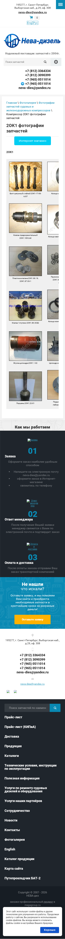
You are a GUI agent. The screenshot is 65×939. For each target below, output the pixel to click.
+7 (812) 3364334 (38, 71)
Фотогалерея (28, 102)
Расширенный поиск (56, 62)
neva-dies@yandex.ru (32, 12)
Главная (11, 102)
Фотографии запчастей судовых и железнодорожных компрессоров (30, 106)
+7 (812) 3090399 (38, 75)
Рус (35, 22)
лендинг (48, 901)
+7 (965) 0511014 (38, 79)
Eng (29, 22)
